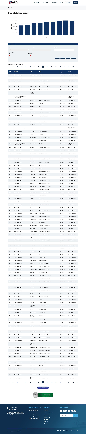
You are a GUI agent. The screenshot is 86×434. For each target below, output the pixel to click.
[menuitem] (36, 2)
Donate (75, 2)
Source (69, 71)
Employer (33, 47)
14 (21, 66)
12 (12, 66)
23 (60, 66)
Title (40, 71)
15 (25, 66)
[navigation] (48, 2)
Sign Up (75, 415)
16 (30, 66)
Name (55, 47)
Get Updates (68, 2)
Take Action (46, 419)
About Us (46, 421)
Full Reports (46, 415)
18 (38, 66)
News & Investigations (48, 412)
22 (55, 66)
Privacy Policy (62, 430)
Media (30, 416)
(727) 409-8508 (36, 416)
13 (17, 66)
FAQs (58, 430)
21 (51, 66)
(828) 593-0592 (36, 414)
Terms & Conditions (70, 430)
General (30, 414)
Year (10, 47)
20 (47, 66)
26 (73, 66)
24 (64, 66)
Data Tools (46, 410)
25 (68, 66)
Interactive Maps (47, 417)
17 (34, 66)
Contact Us (76, 430)
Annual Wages (11, 52)
